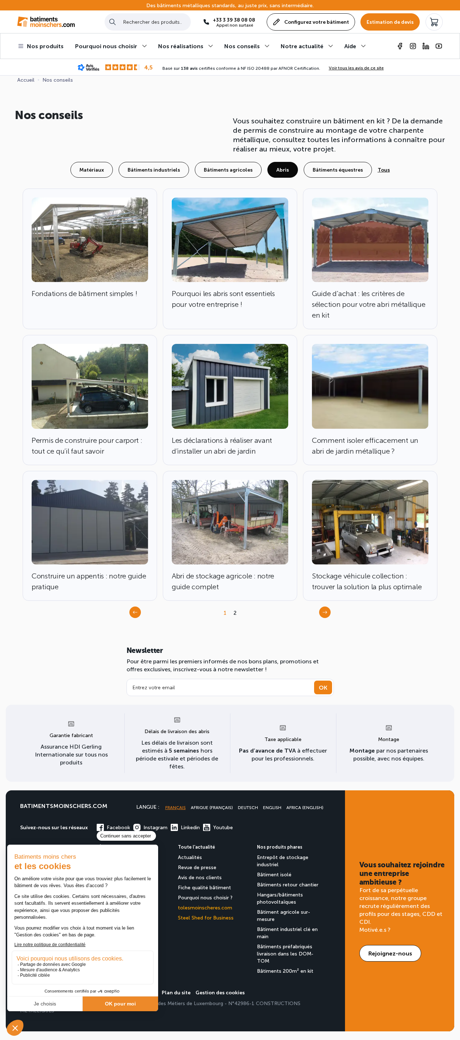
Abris (282, 170)
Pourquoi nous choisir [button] (106, 45)
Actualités (190, 857)
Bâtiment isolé (274, 874)
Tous (384, 170)
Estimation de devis (390, 22)
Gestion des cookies (220, 992)
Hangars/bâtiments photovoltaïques (280, 898)
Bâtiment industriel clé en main (287, 932)
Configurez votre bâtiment (316, 22)
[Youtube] (438, 46)
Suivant (327, 614)
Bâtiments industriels (154, 170)
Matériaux (91, 170)
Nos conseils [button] (242, 45)
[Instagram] (413, 46)
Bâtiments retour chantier (287, 884)
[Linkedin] (425, 46)
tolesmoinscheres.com (205, 907)
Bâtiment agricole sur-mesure (283, 915)
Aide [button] (350, 45)
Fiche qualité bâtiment (204, 887)
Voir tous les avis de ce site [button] (356, 67)
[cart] (434, 22)
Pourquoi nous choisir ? (205, 897)
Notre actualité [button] (302, 45)
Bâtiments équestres (338, 170)
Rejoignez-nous (390, 953)
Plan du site (176, 992)
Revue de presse (197, 867)
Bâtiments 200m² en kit (285, 971)
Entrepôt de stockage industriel (282, 860)
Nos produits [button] (45, 45)
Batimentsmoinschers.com (63, 805)
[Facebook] (400, 46)
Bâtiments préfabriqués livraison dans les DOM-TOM (285, 953)
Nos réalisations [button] (180, 45)
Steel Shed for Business (206, 917)
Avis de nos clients (200, 877)
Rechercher (112, 21)
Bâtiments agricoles (228, 170)
